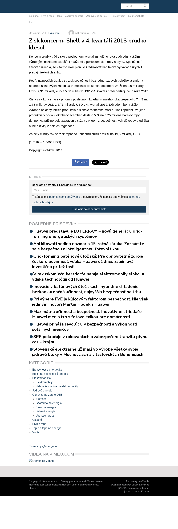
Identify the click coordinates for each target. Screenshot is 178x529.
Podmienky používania (137, 481)
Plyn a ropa (47, 15)
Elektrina (34, 15)
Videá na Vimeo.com (51, 454)
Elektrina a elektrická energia (50, 373)
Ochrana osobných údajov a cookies (130, 484)
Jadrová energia (74, 15)
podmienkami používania (64, 196)
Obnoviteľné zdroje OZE (47, 394)
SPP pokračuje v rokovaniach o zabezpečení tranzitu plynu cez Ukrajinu (90, 339)
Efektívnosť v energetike (47, 369)
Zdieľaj (40, 6)
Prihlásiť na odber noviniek (89, 209)
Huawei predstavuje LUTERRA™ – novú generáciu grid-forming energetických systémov (87, 234)
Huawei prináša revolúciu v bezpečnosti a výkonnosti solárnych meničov (84, 327)
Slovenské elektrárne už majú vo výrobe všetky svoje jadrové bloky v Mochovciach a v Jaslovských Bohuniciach (87, 352)
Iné (31, 22)
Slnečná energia (46, 407)
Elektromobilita (136, 15)
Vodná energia (45, 415)
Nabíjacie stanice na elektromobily (57, 386)
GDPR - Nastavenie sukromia (134, 488)
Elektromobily (44, 382)
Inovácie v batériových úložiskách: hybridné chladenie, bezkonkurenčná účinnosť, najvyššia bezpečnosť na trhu (86, 289)
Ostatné (37, 419)
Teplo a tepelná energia (46, 428)
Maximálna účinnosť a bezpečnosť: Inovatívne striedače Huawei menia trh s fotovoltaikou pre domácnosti (87, 314)
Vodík (35, 432)
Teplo (60, 15)
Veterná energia (45, 411)
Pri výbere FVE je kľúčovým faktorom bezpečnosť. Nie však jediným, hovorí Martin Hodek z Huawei (90, 301)
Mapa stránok (132, 491)
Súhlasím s (41, 196)
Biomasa (41, 398)
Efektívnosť (119, 15)
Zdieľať (81, 162)
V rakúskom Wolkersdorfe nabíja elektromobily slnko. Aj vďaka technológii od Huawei (88, 276)
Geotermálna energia (49, 403)
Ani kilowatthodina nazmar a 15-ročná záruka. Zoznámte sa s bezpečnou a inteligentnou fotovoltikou (88, 246)
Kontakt (145, 491)
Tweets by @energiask (43, 446)
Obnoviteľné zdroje (96, 15)
